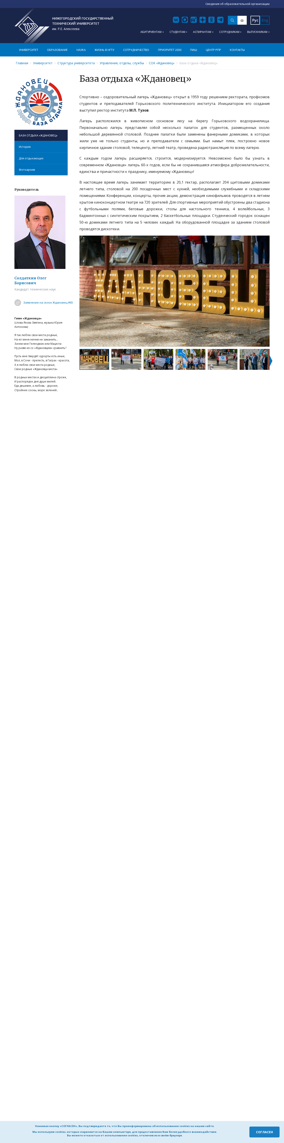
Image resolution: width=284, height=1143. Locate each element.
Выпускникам (257, 32)
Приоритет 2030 (169, 50)
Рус (255, 20)
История (25, 147)
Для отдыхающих (31, 158)
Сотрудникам (229, 32)
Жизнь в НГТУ (104, 50)
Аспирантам (202, 32)
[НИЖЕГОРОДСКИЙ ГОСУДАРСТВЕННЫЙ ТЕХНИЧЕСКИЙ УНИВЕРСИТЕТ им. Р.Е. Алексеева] (31, 25)
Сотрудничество (136, 50)
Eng (265, 20)
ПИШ (193, 50)
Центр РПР (213, 50)
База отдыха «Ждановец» (38, 135)
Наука (81, 50)
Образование (57, 50)
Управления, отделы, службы (122, 63)
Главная (22, 63)
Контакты (237, 50)
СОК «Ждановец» (161, 63)
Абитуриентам (151, 32)
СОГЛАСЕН (264, 1132)
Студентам (177, 32)
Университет (28, 50)
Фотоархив (27, 170)
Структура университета (76, 63)
